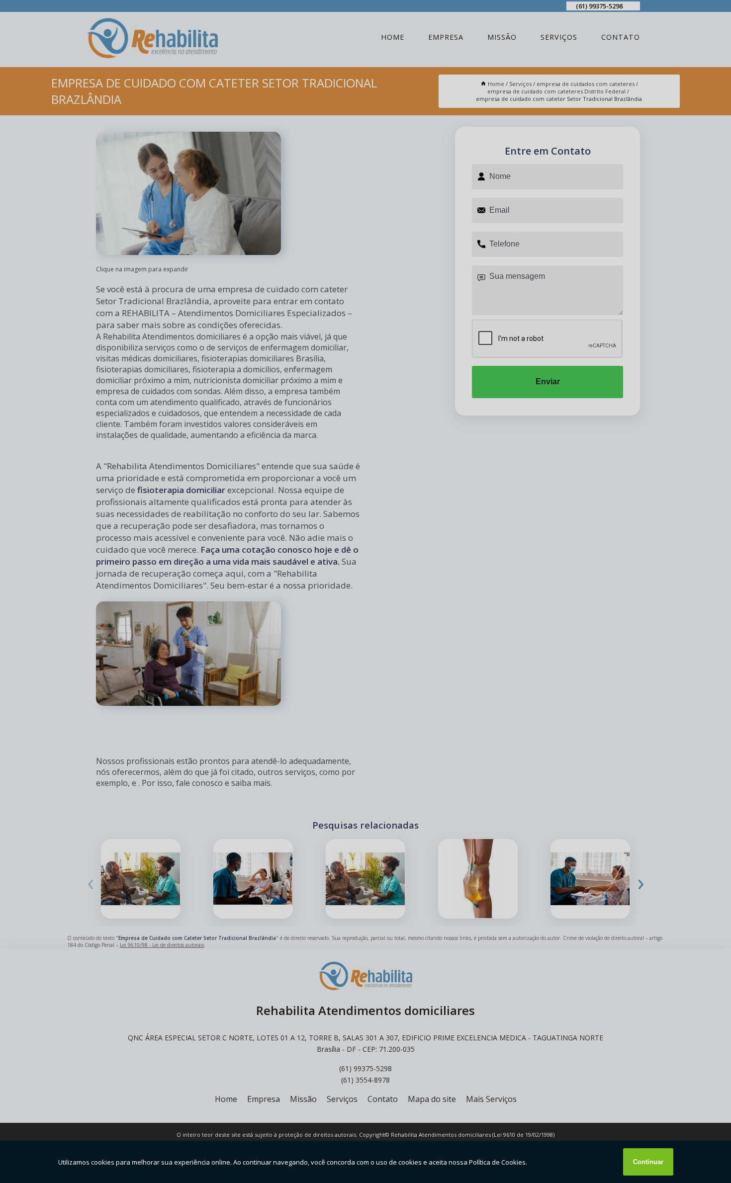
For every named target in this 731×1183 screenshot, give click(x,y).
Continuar (648, 1162)
